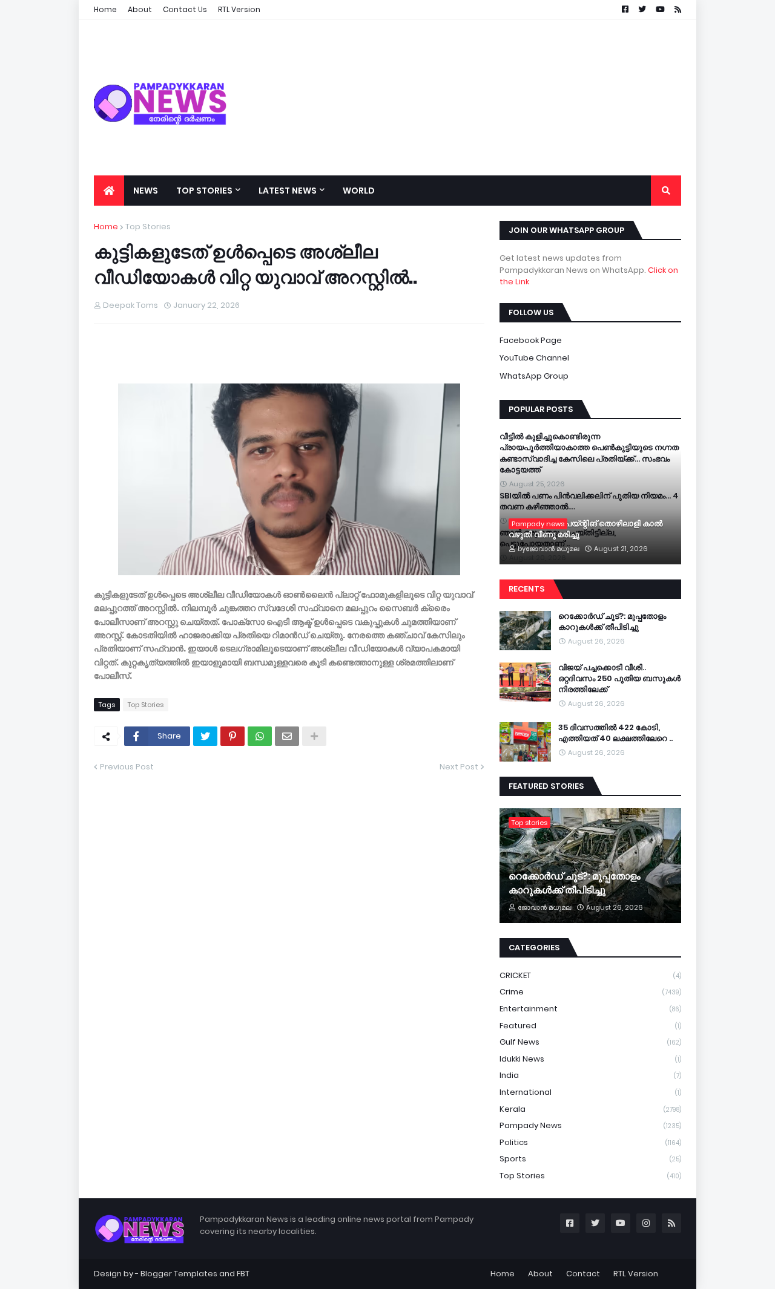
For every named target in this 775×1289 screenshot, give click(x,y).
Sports (590, 1158)
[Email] (287, 736)
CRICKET (590, 975)
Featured (590, 1025)
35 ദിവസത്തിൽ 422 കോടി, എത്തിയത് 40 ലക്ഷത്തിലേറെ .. (615, 733)
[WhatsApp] (260, 736)
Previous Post (127, 766)
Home (106, 226)
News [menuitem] (145, 190)
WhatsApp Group (534, 376)
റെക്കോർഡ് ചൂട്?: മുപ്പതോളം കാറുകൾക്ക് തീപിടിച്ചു (612, 622)
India (590, 1075)
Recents (526, 589)
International (590, 1092)
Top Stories (148, 226)
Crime (590, 991)
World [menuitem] (359, 190)
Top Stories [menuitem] (204, 190)
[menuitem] (109, 190)
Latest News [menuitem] (288, 190)
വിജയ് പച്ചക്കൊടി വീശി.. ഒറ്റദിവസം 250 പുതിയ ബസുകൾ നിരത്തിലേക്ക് (619, 678)
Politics (590, 1142)
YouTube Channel (534, 358)
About (540, 1273)
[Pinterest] (232, 736)
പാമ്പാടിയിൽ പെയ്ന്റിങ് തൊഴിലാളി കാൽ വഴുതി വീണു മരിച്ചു (585, 529)
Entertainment (590, 1008)
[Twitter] (205, 736)
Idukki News (590, 1059)
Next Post (459, 766)
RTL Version (635, 1273)
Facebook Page (531, 340)
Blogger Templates (178, 1273)
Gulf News (590, 1042)
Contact (583, 1273)
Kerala (590, 1109)
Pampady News (590, 1125)
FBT (243, 1273)
